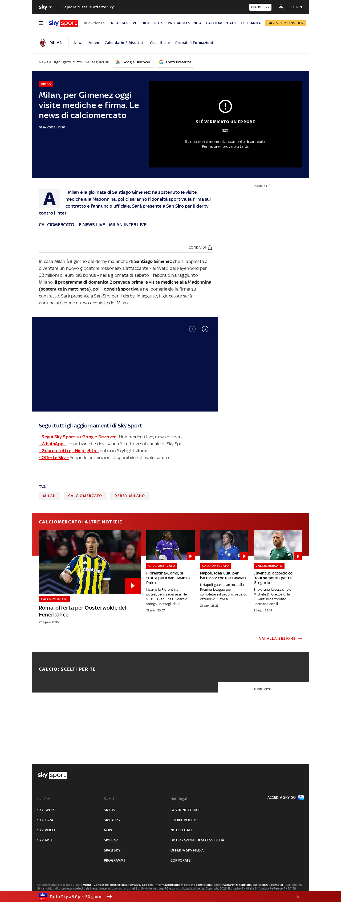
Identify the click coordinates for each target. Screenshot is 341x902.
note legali (181, 830)
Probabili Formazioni (194, 43)
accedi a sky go (281, 797)
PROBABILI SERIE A (185, 23)
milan (49, 496)
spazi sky (112, 850)
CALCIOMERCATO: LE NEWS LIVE (72, 224)
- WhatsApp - (52, 443)
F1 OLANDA (251, 23)
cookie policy (183, 820)
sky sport (46, 810)
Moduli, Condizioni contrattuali (105, 885)
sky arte (45, 840)
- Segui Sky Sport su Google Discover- (78, 436)
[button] (205, 329)
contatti (277, 885)
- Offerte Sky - (54, 457)
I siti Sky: (44, 799)
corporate (180, 860)
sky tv (109, 810)
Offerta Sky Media (187, 850)
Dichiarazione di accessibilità (197, 840)
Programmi (114, 860)
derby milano (130, 496)
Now (108, 830)
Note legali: (179, 799)
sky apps (112, 820)
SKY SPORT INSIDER (286, 23)
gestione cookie (185, 810)
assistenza (260, 885)
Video (94, 43)
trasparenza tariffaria (236, 885)
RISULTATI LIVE (124, 23)
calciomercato (85, 496)
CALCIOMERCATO (221, 23)
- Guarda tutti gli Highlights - (69, 450)
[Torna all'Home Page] (63, 23)
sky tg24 (45, 820)
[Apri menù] (41, 23)
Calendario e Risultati (125, 43)
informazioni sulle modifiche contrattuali (184, 885)
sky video (46, 830)
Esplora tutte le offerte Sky (88, 7)
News (79, 43)
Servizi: (109, 799)
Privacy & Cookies (140, 885)
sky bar (111, 840)
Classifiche (160, 43)
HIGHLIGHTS (152, 23)
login (296, 7)
